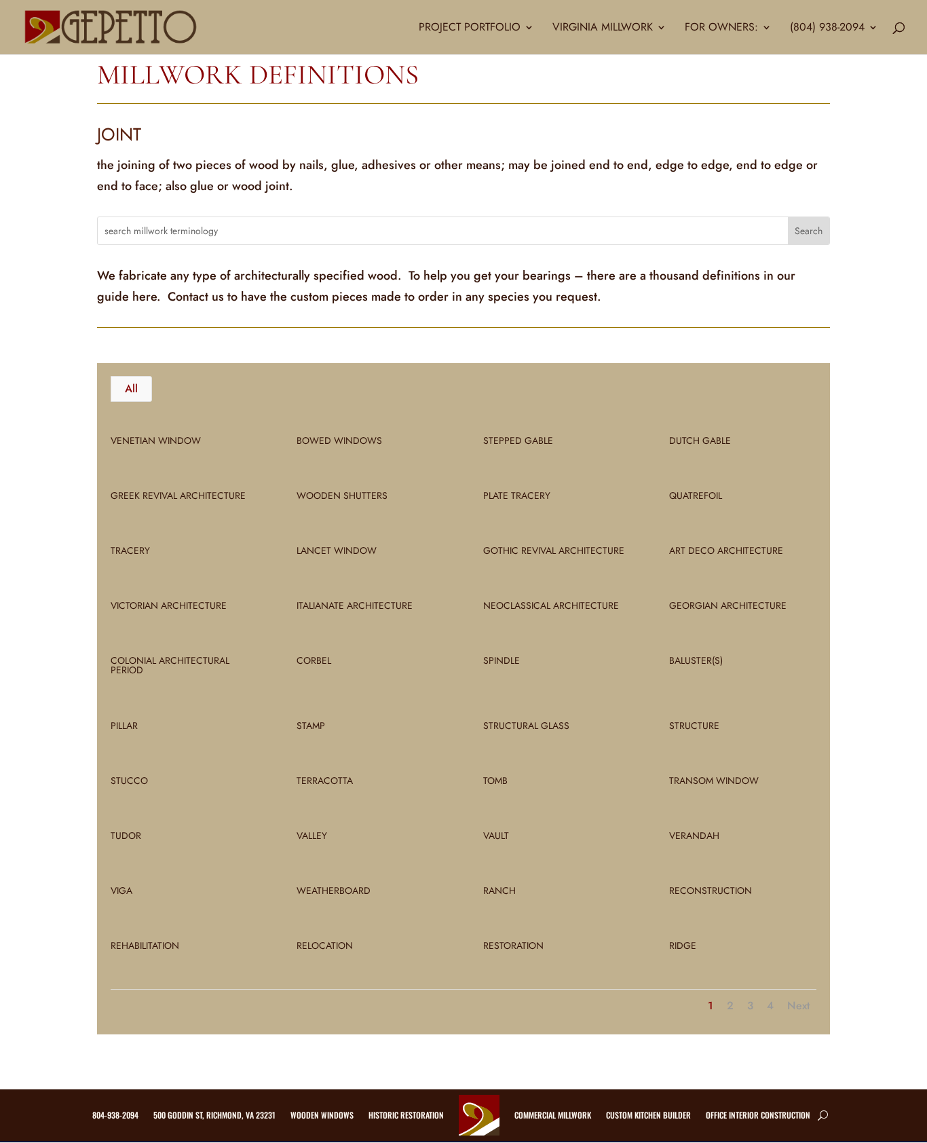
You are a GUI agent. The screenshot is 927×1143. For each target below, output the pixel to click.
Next (798, 1005)
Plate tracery (516, 495)
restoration (513, 945)
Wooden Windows (322, 1115)
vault (496, 835)
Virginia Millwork (602, 28)
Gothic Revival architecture (553, 550)
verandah (694, 835)
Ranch (499, 890)
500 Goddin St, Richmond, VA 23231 (214, 1115)
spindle (501, 660)
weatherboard (334, 890)
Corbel (314, 660)
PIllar (124, 725)
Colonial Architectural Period (170, 665)
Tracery (130, 550)
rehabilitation (145, 945)
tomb (495, 780)
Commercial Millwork (552, 1115)
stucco (129, 780)
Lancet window (337, 550)
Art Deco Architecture (726, 550)
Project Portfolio (470, 28)
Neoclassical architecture (551, 605)
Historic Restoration (406, 1115)
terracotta (325, 780)
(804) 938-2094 (827, 28)
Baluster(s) (696, 660)
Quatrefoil (695, 495)
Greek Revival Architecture (178, 495)
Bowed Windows (339, 440)
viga (121, 890)
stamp (311, 725)
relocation (325, 945)
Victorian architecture (169, 605)
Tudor (126, 835)
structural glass (526, 725)
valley (312, 835)
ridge (682, 945)
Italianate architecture (355, 605)
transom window (714, 780)
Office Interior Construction (758, 1115)
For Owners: (721, 28)
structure (694, 725)
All (131, 388)
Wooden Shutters (342, 495)
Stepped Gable (518, 440)
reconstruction (710, 890)
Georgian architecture (728, 605)
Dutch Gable (700, 440)
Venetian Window (156, 440)
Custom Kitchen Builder (648, 1115)
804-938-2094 (115, 1115)
